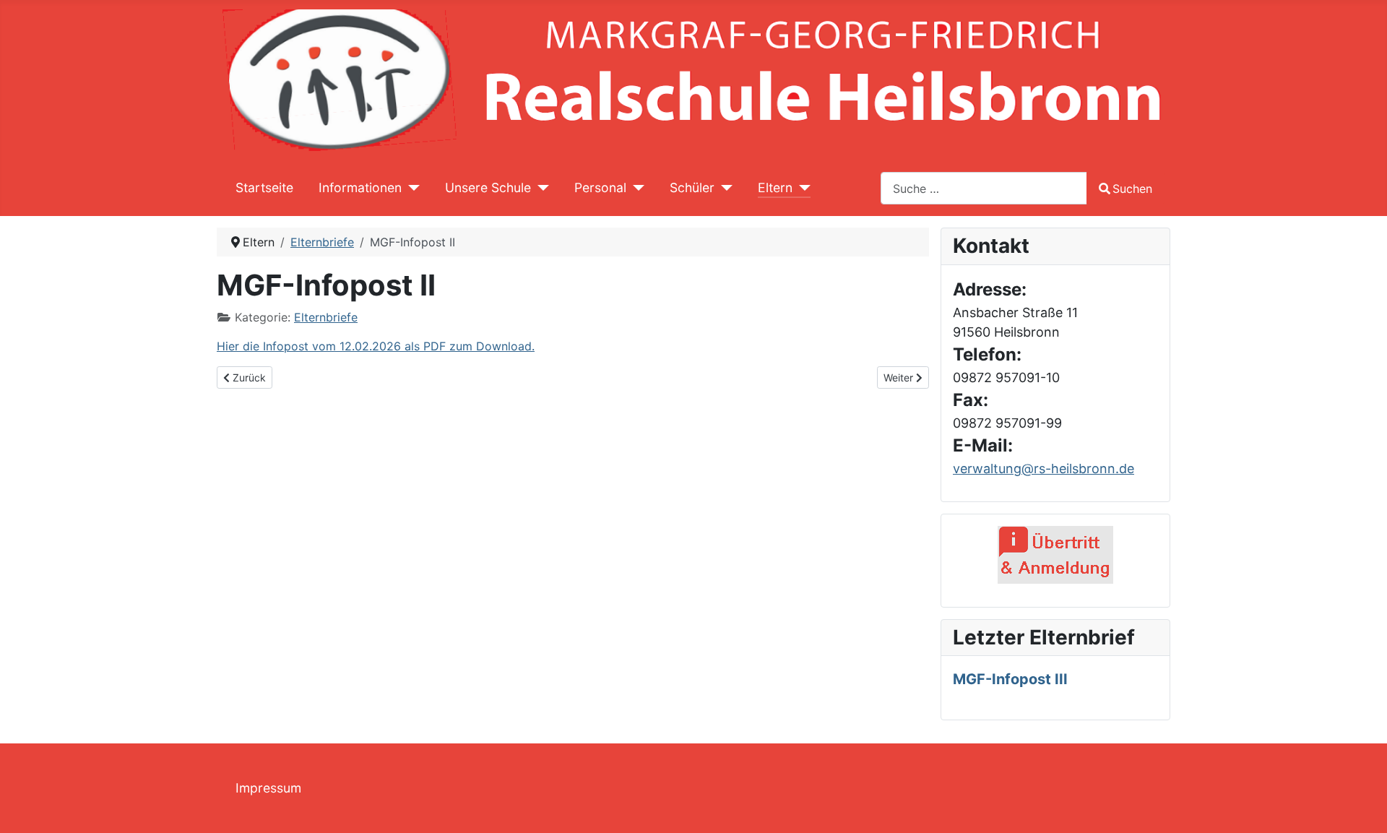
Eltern (775, 187)
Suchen (1132, 188)
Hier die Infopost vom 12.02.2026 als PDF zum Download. (376, 346)
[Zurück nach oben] (1361, 806)
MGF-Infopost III (1010, 679)
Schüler (692, 187)
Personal (600, 187)
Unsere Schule (488, 187)
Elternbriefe (326, 317)
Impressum (268, 787)
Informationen (360, 187)
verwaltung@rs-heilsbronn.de (1043, 468)
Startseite (264, 187)
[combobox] (984, 188)
